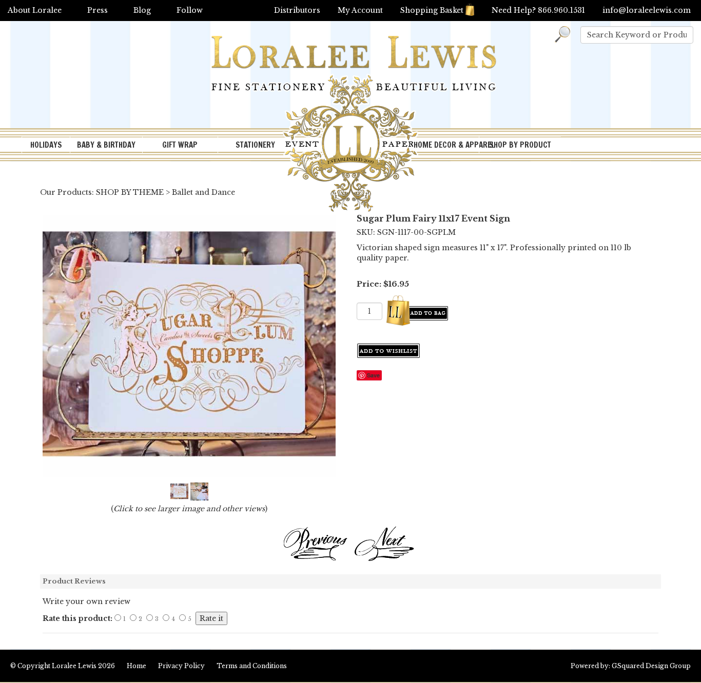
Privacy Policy (181, 666)
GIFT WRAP (180, 144)
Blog (142, 10)
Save (373, 375)
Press (97, 10)
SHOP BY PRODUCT (520, 144)
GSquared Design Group (651, 666)
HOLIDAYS (46, 144)
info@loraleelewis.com (646, 10)
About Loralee (35, 10)
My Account (360, 10)
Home (136, 666)
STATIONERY (255, 144)
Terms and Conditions (252, 666)
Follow (190, 10)
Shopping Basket (431, 10)
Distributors (297, 10)
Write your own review (86, 601)
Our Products (66, 192)
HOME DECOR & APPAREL (446, 144)
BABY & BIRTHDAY (106, 144)
